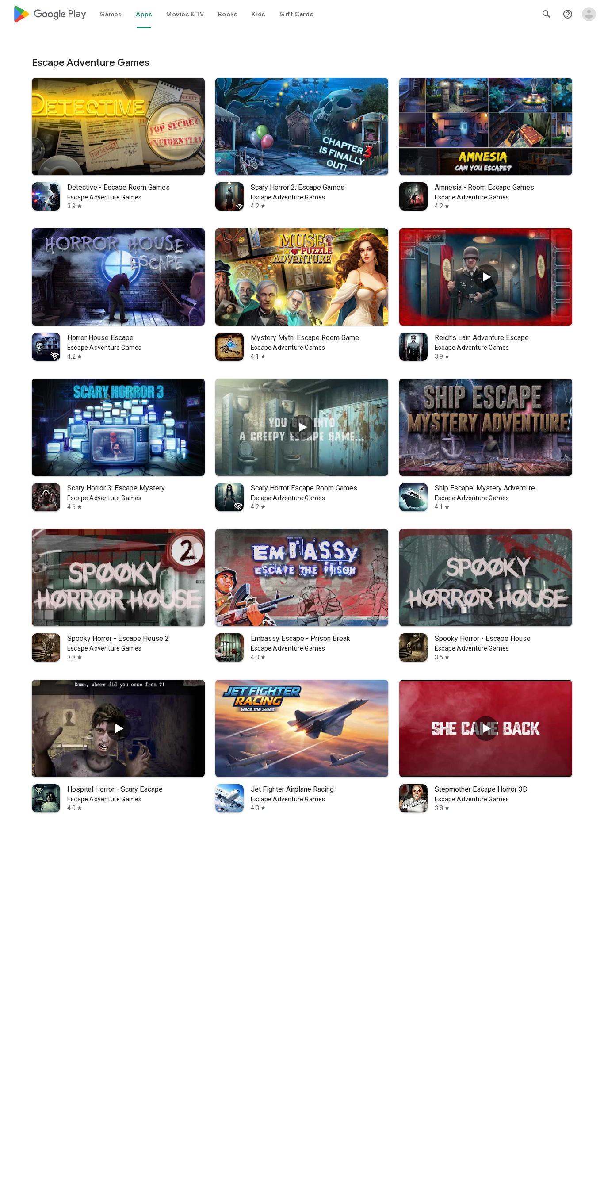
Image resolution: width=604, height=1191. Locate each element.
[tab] (110, 14)
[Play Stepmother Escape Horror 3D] (485, 728)
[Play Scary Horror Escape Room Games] (302, 427)
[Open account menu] (589, 14)
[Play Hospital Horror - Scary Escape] (118, 728)
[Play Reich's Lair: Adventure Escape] (485, 277)
